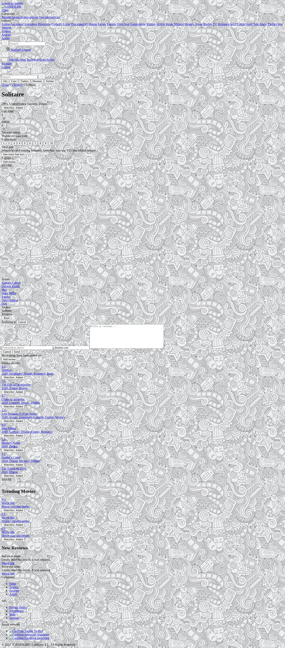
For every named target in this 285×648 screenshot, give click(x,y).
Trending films (17, 59)
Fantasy (112, 24)
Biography (44, 24)
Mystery (189, 24)
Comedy (57, 24)
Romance (224, 24)
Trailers (31, 59)
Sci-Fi (234, 24)
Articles (41, 59)
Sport (249, 24)
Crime (66, 24)
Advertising (16, 610)
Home (5, 85)
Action (6, 24)
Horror (160, 24)
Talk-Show (260, 24)
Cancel (22, 322)
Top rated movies (49, 17)
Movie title (8, 563)
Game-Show (138, 24)
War (279, 24)
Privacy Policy (18, 607)
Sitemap (14, 617)
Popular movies (11, 17)
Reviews (37, 81)
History (151, 24)
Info (5, 81)
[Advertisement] (118, 204)
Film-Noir (123, 24)
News (198, 24)
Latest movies (29, 17)
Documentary (79, 24)
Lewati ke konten (12, 3)
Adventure (16, 24)
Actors (51, 59)
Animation (30, 24)
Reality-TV (210, 24)
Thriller (272, 24)
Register (7, 63)
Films (12, 583)
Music (169, 24)
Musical (179, 24)
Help (12, 614)
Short (241, 24)
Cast (13, 81)
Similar (50, 81)
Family (102, 24)
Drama (93, 24)
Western (6, 27)
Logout (6, 67)
